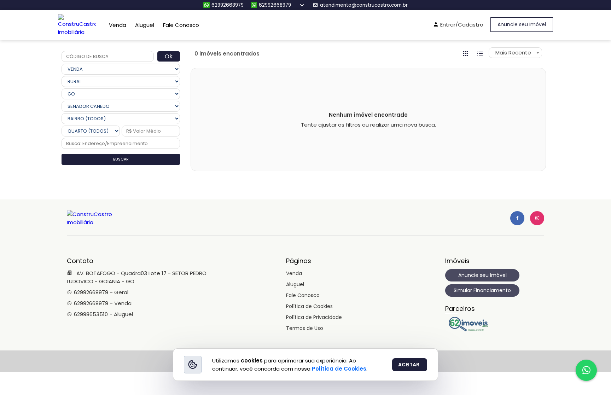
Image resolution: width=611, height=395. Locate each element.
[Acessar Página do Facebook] (517, 218)
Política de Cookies (309, 306)
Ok (169, 56)
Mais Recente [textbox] (513, 52)
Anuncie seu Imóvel (521, 24)
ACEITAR (408, 364)
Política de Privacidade (314, 317)
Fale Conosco (181, 25)
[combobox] (515, 53)
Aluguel (144, 25)
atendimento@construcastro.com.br (364, 5)
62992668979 (227, 5)
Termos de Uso (304, 328)
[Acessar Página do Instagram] (537, 218)
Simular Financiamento (482, 290)
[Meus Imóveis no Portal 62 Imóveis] (470, 329)
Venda (117, 25)
